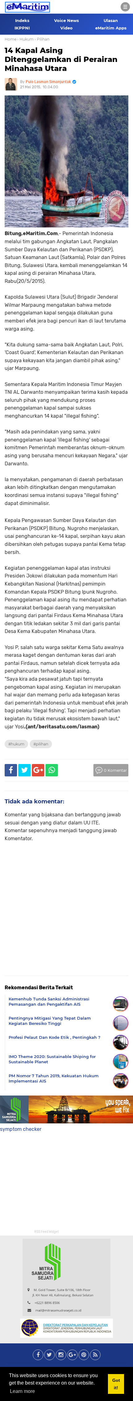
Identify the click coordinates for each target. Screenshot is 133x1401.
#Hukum (16, 744)
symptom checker (20, 1129)
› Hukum (25, 39)
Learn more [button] (22, 1391)
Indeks (22, 20)
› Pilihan (42, 39)
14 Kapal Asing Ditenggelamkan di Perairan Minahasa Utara (61, 59)
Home (10, 39)
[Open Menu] (125, 6)
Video (66, 27)
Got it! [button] (116, 1384)
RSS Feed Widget (46, 1232)
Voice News (66, 20)
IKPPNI (22, 27)
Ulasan (111, 20)
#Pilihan (40, 744)
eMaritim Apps (111, 27)
